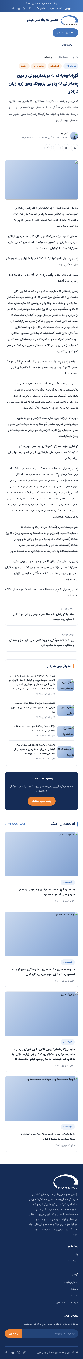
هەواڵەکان (63, 57)
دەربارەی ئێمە (71, 1282)
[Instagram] (29, 8)
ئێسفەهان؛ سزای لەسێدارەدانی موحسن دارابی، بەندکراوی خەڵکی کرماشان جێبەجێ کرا (33, 707)
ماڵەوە (75, 57)
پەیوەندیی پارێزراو (41, 801)
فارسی (50, 8)
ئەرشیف (74, 1296)
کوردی (68, 8)
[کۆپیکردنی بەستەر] (48, 147)
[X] (24, 8)
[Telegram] (18, 8)
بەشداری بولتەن (65, 33)
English (41, 8)
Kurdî (59, 8)
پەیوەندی (73, 1289)
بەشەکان (67, 45)
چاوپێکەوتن (72, 1261)
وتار (76, 1254)
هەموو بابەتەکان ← (15, 824)
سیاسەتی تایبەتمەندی (67, 1303)
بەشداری (13, 1334)
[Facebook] (13, 8)
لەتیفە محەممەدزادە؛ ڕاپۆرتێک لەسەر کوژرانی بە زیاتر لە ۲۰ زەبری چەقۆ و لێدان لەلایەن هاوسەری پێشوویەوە (34, 749)
